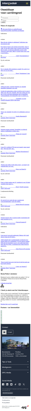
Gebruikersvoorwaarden (9, 398)
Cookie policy (6, 400)
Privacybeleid (6, 402)
